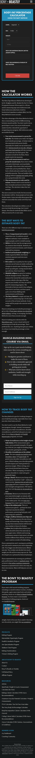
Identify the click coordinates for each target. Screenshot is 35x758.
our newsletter (26, 622)
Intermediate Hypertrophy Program (12, 638)
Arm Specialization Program (10, 644)
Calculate (17, 76)
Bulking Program (7, 635)
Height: (8, 36)
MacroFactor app (7, 322)
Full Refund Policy (7, 672)
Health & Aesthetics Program (10, 641)
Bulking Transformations (9, 651)
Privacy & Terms (17, 744)
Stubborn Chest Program (9, 648)
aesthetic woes (24, 561)
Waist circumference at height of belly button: (16, 63)
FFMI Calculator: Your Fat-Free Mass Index (15, 704)
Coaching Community (8, 736)
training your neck (22, 175)
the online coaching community (19, 563)
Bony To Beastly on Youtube (10, 669)
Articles (4, 684)
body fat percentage (8, 230)
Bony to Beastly (15, 434)
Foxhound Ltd (5, 753)
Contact (4, 666)
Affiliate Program (7, 675)
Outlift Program (9, 601)
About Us (4, 663)
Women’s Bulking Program (10, 654)
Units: (8, 25)
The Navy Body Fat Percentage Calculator (15, 707)
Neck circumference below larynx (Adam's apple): (17, 51)
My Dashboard (6, 733)
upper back (22, 457)
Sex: (7, 31)
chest (14, 457)
